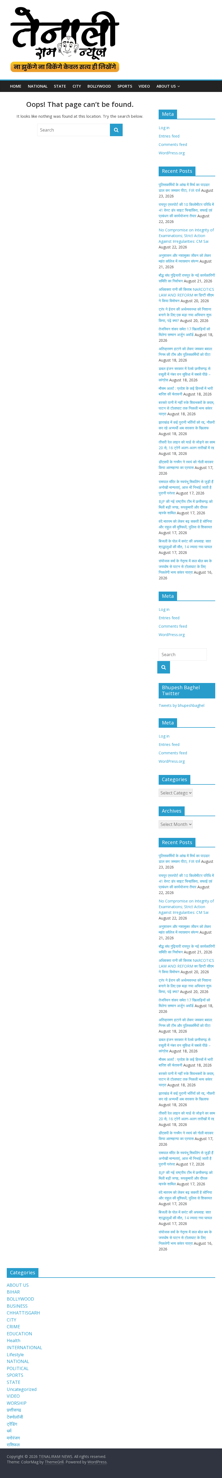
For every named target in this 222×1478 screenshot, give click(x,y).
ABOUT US (18, 1285)
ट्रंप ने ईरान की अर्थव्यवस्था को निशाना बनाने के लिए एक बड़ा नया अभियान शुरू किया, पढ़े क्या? (185, 315)
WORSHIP (17, 1403)
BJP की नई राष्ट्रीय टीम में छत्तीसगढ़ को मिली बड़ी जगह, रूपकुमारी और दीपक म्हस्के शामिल (186, 507)
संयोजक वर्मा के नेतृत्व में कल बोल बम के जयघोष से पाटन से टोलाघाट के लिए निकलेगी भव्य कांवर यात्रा (185, 566)
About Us (166, 86)
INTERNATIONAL (24, 1348)
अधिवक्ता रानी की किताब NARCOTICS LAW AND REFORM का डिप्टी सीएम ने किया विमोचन (186, 295)
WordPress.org (172, 152)
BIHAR (13, 1292)
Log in (164, 127)
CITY (77, 86)
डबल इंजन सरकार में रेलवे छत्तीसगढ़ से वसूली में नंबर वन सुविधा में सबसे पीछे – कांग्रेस (185, 374)
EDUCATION (19, 1334)
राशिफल (13, 1445)
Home (15, 86)
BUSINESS (17, 1306)
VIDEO (144, 86)
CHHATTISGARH (23, 1313)
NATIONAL (37, 86)
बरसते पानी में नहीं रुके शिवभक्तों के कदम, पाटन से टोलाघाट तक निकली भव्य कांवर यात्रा (186, 408)
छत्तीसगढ (14, 1410)
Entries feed (169, 136)
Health (13, 1340)
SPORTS (124, 86)
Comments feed (173, 144)
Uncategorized (22, 1389)
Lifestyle (15, 1355)
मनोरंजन (13, 1438)
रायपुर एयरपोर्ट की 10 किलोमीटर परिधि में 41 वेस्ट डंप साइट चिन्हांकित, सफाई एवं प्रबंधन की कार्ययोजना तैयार (186, 210)
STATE (60, 86)
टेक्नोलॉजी (15, 1417)
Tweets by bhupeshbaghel (181, 705)
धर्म (9, 1431)
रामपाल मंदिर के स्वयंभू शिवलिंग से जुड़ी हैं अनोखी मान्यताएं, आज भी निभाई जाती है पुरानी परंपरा (186, 487)
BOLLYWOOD (99, 86)
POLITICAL (18, 1368)
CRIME (13, 1327)
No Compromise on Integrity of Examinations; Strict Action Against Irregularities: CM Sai (186, 235)
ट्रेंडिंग (12, 1424)
